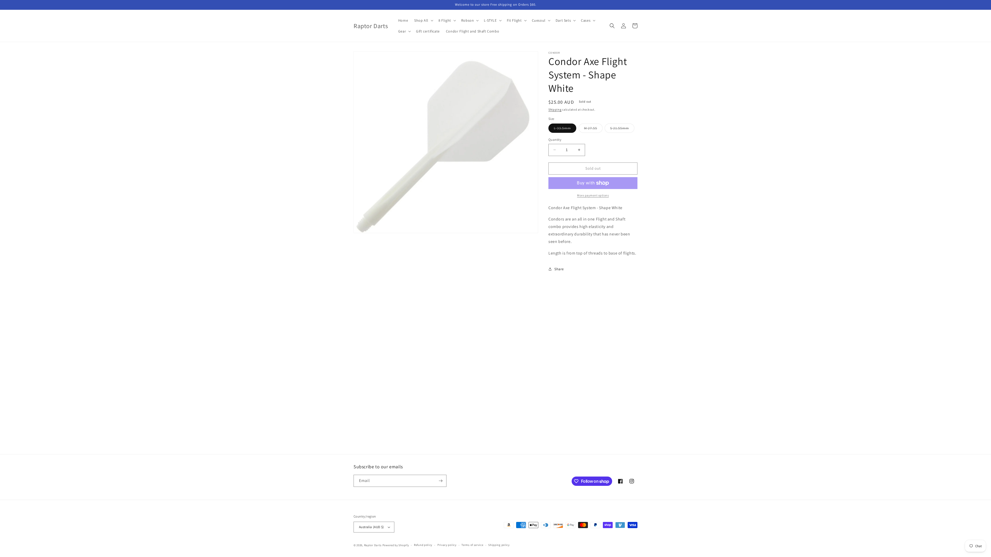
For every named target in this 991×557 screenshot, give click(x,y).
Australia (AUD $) (371, 527)
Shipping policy (499, 545)
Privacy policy (447, 545)
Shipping (555, 109)
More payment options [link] (593, 195)
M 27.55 (593, 129)
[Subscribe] (440, 481)
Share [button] (559, 269)
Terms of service (472, 545)
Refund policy (423, 545)
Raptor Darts (373, 545)
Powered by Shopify (395, 545)
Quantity (554, 139)
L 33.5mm (565, 129)
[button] (423, 20)
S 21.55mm (622, 129)
